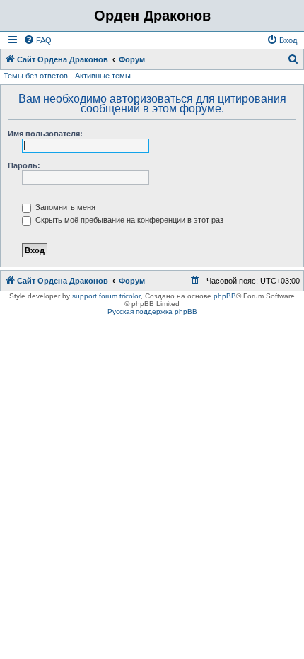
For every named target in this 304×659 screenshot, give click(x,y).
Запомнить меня (64, 207)
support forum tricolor (106, 296)
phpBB (225, 296)
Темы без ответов (36, 75)
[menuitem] (37, 40)
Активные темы (103, 75)
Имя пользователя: (45, 133)
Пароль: (24, 165)
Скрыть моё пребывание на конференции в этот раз (128, 220)
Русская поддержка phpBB (152, 311)
